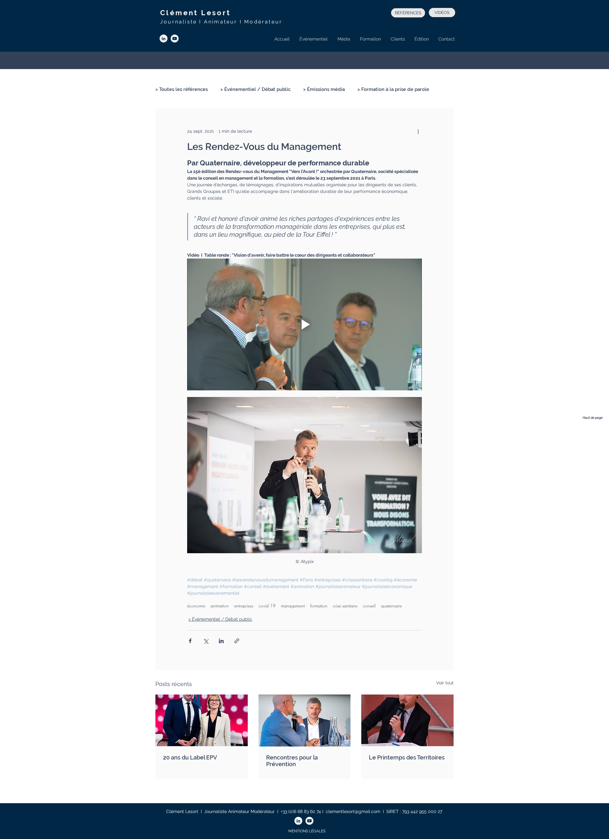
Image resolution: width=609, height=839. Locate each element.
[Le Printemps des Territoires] (407, 720)
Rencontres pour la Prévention (292, 760)
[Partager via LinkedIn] (221, 641)
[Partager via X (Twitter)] (206, 641)
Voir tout (445, 682)
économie (196, 605)
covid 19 (267, 605)
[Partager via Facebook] (190, 641)
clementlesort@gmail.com (353, 811)
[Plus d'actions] (418, 131)
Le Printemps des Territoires (407, 757)
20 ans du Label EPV (190, 757)
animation (220, 605)
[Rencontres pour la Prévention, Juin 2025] (305, 720)
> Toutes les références (181, 89)
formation (318, 605)
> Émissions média (324, 89)
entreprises (243, 605)
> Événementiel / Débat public (255, 89)
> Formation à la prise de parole (393, 89)
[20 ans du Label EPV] (201, 720)
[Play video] (304, 324)
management (293, 605)
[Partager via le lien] (237, 641)
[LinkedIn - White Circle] (163, 38)
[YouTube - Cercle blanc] (175, 38)
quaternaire (391, 605)
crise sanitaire (345, 605)
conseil (369, 605)
